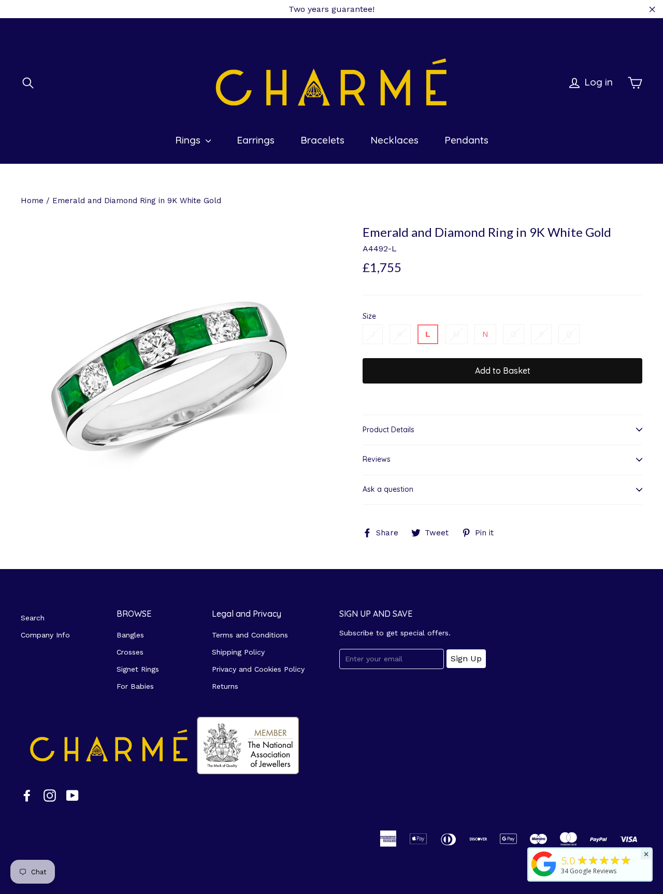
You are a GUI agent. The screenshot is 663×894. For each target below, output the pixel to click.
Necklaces (394, 140)
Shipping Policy (238, 652)
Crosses (130, 652)
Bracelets (322, 140)
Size (369, 316)
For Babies (135, 686)
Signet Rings (138, 669)
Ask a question (388, 489)
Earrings (256, 140)
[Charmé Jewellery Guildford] (544, 876)
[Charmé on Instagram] (50, 795)
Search (33, 618)
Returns (225, 686)
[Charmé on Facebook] (27, 795)
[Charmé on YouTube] (72, 795)
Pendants (466, 140)
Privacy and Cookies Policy (258, 669)
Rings (189, 140)
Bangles (130, 635)
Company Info (45, 635)
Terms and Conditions (250, 635)
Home (32, 200)
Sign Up (466, 658)
